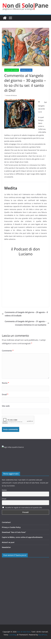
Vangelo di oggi (26, 70)
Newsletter (6, 547)
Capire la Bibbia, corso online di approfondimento (22, 537)
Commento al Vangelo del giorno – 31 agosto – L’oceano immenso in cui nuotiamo (25, 323)
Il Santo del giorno (11, 70)
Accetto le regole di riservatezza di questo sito (23, 507)
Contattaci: (6, 522)
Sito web (6, 406)
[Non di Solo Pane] (5, 18)
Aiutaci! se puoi (8, 542)
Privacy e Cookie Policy (11, 527)
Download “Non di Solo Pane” (14, 532)
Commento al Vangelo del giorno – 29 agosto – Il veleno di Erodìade (26, 314)
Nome (5, 383)
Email (5, 394)
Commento (8, 350)
